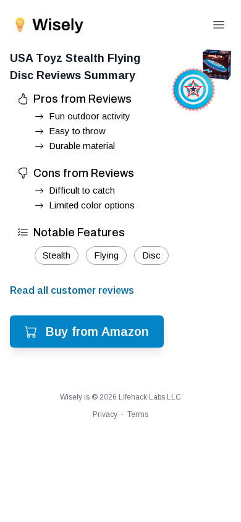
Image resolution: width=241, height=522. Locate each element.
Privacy (105, 414)
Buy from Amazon (97, 331)
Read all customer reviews (72, 290)
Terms (137, 414)
